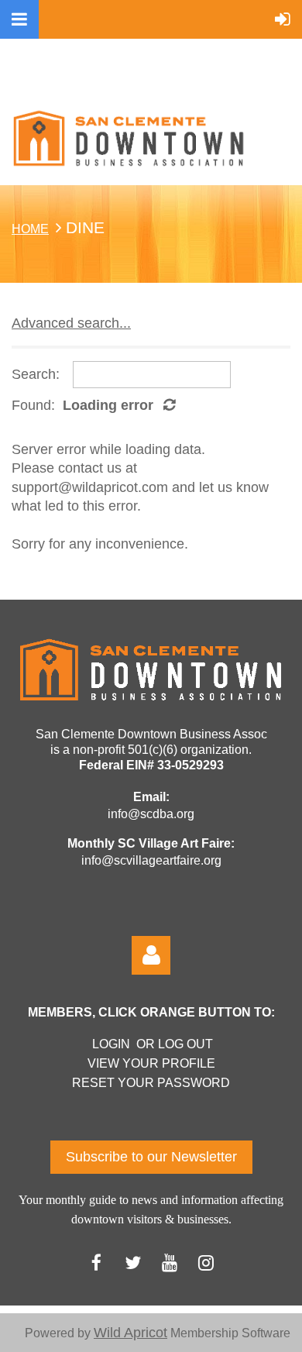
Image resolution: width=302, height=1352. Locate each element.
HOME (30, 229)
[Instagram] (205, 1262)
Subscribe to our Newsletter (151, 1157)
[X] (133, 1262)
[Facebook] (96, 1262)
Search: (36, 374)
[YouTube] (169, 1262)
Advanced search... (71, 323)
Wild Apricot (130, 1332)
